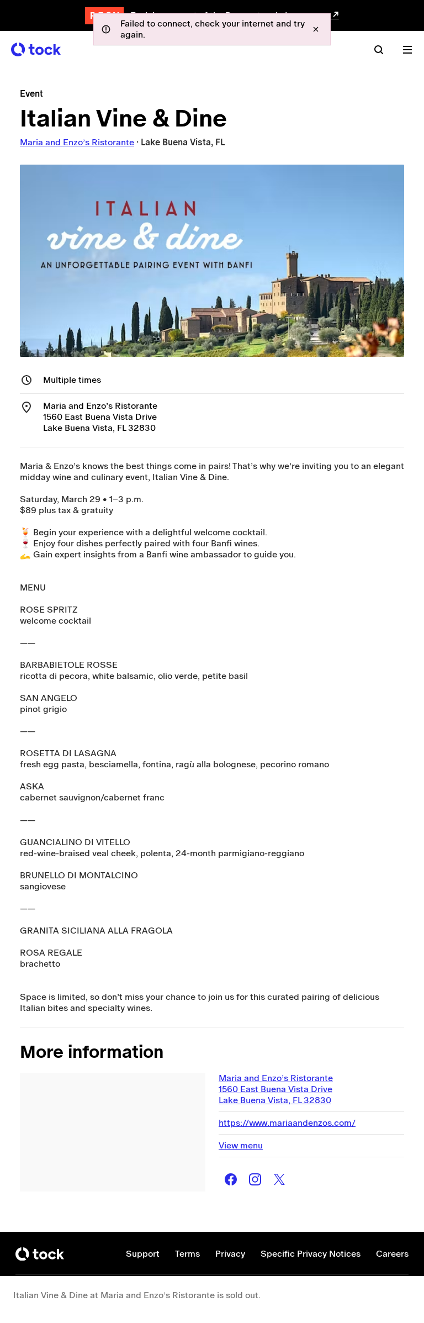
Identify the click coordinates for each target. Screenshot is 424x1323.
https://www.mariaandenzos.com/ (287, 1123)
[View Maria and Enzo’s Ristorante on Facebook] (231, 1179)
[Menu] (407, 50)
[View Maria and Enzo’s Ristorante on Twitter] (279, 1179)
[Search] (379, 50)
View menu (241, 1145)
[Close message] (316, 29)
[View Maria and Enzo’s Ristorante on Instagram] (255, 1179)
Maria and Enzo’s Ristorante (77, 142)
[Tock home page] (36, 49)
